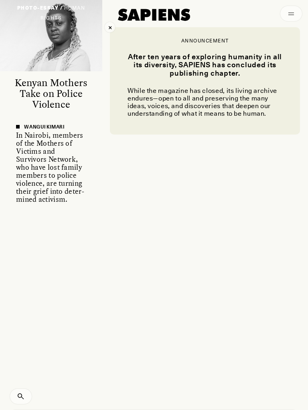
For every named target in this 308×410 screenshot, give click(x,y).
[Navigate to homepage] (154, 15)
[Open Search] (21, 396)
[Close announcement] (110, 27)
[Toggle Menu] (291, 13)
